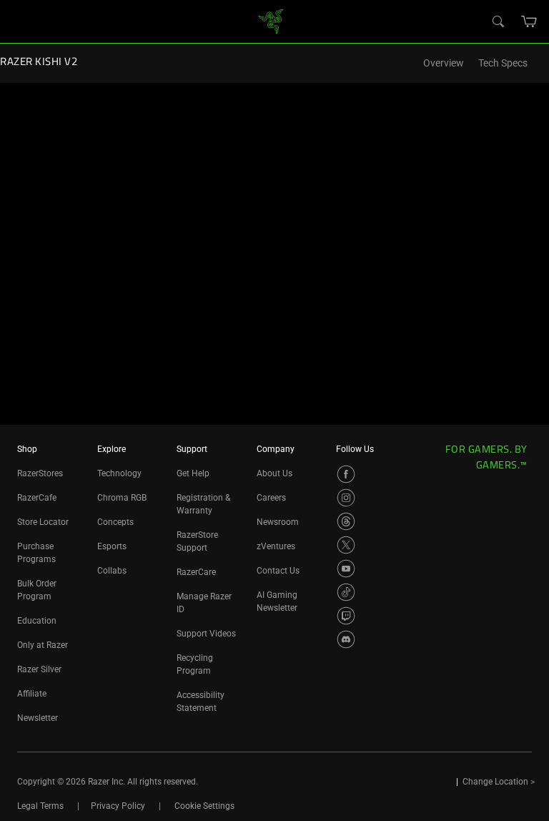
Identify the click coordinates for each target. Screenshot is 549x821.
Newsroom (278, 522)
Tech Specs (503, 63)
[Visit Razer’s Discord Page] (346, 639)
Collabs (112, 571)
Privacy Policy (118, 806)
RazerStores (40, 473)
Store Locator (43, 522)
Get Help (193, 473)
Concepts (115, 522)
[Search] (497, 21)
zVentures (276, 546)
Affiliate (31, 694)
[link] (271, 20)
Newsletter (37, 718)
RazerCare (196, 572)
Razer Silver (39, 669)
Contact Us (278, 571)
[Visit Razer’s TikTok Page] (346, 592)
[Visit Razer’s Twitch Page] (346, 616)
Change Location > (499, 782)
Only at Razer (42, 645)
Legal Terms (40, 806)
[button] (529, 21)
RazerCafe (36, 498)
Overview (443, 63)
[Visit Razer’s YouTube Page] (346, 569)
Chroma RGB (122, 498)
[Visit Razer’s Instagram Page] (346, 498)
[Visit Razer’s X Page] (346, 545)
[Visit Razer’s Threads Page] (346, 521)
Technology (119, 473)
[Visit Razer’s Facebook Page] (346, 474)
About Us (274, 473)
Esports (112, 546)
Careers (271, 498)
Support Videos (206, 634)
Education (36, 621)
